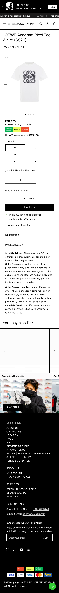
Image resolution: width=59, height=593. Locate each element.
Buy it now (29, 207)
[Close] (2, 7)
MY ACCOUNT (14, 473)
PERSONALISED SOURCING (21, 489)
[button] (5, 24)
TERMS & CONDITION (18, 460)
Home (6, 47)
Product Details (14, 244)
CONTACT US (13, 431)
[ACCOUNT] (47, 23)
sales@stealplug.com (34, 514)
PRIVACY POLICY (15, 449)
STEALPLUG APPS (16, 492)
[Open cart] (54, 23)
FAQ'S (9, 438)
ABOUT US (12, 428)
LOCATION (12, 435)
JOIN (46, 537)
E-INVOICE (12, 496)
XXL (35, 161)
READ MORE (13, 407)
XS (15, 147)
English (30, 24)
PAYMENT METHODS (17, 446)
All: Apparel (19, 47)
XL (15, 161)
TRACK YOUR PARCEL (18, 476)
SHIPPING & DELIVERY (18, 457)
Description (12, 234)
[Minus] (11, 179)
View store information (19, 225)
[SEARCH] (40, 23)
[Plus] (30, 179)
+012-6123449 (41, 509)
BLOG (9, 442)
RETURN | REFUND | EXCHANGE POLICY (28, 453)
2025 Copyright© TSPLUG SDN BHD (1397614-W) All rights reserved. (29, 584)
